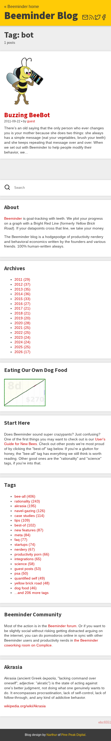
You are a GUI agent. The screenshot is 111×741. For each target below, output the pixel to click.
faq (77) (20, 540)
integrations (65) (27, 559)
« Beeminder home (21, 6)
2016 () (22, 304)
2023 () (22, 337)
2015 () (22, 299)
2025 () (22, 347)
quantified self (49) (29, 578)
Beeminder (13, 218)
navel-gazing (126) (29, 511)
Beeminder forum (62, 626)
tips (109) (22, 520)
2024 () (22, 342)
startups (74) (24, 544)
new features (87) (28, 530)
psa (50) (21, 573)
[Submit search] (9, 188)
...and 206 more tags (31, 593)
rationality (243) (27, 501)
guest (31, 121)
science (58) (24, 564)
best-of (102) (25, 525)
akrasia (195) (25, 506)
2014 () (22, 294)
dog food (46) (25, 588)
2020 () (22, 323)
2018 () (22, 313)
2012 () (22, 284)
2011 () (22, 279)
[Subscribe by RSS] (91, 19)
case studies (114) (29, 516)
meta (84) (22, 535)
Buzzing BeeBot (27, 115)
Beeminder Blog (41, 15)
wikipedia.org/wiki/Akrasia (25, 706)
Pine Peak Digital (73, 735)
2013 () (22, 289)
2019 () (22, 318)
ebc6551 (104, 722)
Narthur (51, 735)
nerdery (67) (24, 549)
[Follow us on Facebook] (104, 19)
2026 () (22, 352)
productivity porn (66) (31, 554)
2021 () (22, 328)
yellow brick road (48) (32, 583)
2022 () (22, 332)
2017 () (22, 308)
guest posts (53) (27, 569)
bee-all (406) (24, 496)
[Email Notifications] (85, 19)
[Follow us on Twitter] (97, 19)
